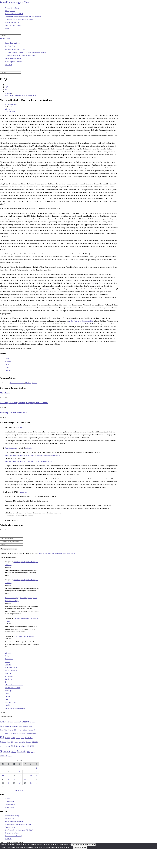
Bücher (7, 656)
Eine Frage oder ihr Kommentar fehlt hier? (20, 55)
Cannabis (25, 726)
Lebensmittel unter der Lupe (14, 685)
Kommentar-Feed (10, 804)
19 (14, 779)
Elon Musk (18, 730)
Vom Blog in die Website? (14, 62)
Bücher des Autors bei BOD (15, 49)
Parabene (46, 289)
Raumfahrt (8, 696)
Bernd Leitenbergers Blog (14, 2)
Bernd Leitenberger (12, 104)
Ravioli (34, 383)
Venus (2, 756)
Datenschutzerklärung (12, 43)
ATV (2, 726)
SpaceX (7, 705)
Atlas (33, 722)
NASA (3, 742)
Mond (22, 738)
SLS (13, 746)
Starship (21, 751)
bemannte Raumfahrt (11, 726)
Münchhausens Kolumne (12, 688)
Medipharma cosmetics (17, 383)
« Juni (17, 790)
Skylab (8, 746)
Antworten (19, 427)
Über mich (8, 65)
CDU (30, 726)
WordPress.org (9, 807)
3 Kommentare (10, 111)
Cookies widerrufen (80, 847)
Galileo (15, 733)
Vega (33, 751)
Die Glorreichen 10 (11, 667)
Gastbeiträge (9, 676)
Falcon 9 (31, 730)
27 (19, 783)
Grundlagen (8, 679)
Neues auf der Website (13, 58)
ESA (25, 730)
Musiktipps (8, 690)
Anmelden (8, 798)
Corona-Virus (3, 730)
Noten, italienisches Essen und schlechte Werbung (20, 95)
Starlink (13, 752)
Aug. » (22, 790)
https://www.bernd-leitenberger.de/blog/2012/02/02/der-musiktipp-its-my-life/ (30, 461)
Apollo (3, 721)
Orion (8, 742)
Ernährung (8, 673)
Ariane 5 (17, 722)
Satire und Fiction (10, 702)
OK (73, 844)
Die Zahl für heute (11, 670)
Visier (92, 283)
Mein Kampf (5, 393)
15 (31, 775)
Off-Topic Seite (10, 46)
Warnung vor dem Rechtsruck (13, 412)
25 (8, 783)
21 (25, 779)
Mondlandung (29, 738)
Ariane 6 (26, 721)
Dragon (11, 730)
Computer (8, 665)
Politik (7, 693)
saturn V (2, 746)
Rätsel (7, 699)
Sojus (18, 746)
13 (19, 775)
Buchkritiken (9, 659)
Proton (16, 742)
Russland (28, 742)
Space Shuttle (27, 745)
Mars (13, 737)
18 (8, 779)
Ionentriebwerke (31, 733)
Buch (20, 726)
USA (28, 752)
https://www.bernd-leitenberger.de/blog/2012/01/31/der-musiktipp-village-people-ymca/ (33, 455)
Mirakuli (28, 383)
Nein (77, 844)
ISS (2, 737)
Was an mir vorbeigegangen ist (15, 708)
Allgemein (8, 109)
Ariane (10, 722)
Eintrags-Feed (9, 801)
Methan (18, 738)
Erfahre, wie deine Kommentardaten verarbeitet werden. (57, 553)
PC (12, 742)
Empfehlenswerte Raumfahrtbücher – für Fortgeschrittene (25, 52)
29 (31, 783)
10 (3, 775)
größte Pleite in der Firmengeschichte (81, 321)
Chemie (7, 662)
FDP (11, 733)
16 (36, 775)
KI (5, 682)
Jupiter (7, 738)
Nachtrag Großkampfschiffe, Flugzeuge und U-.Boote (24, 402)
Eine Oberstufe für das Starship (24, 636)
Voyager (8, 756)
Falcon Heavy (4, 733)
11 (8, 775)
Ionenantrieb (22, 733)
